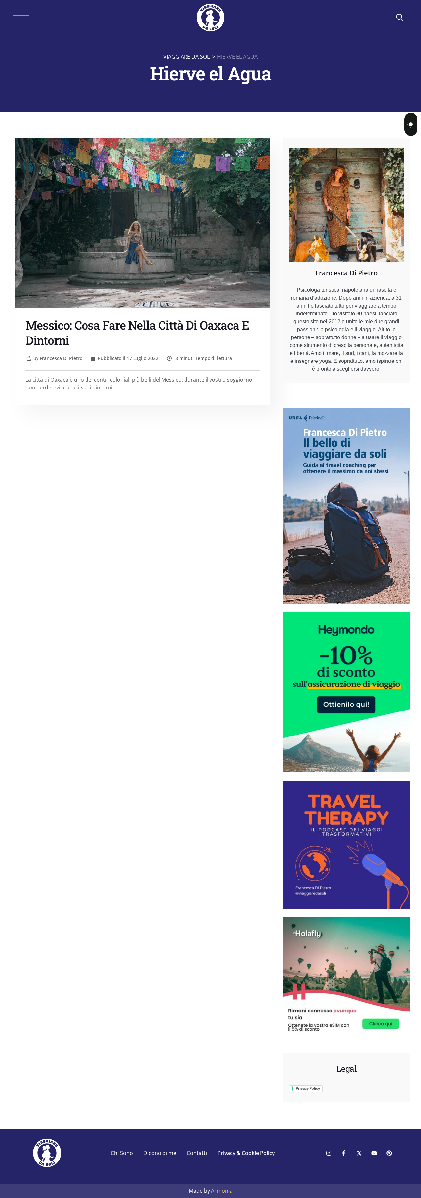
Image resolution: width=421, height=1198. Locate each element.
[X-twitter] (358, 1153)
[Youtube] (374, 1153)
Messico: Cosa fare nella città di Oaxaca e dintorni (137, 332)
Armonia (222, 1190)
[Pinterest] (389, 1153)
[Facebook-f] (343, 1153)
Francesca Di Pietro (57, 358)
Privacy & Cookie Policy (246, 1153)
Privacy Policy (308, 1088)
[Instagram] (328, 1153)
